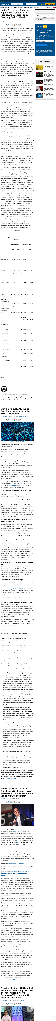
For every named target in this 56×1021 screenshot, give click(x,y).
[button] (54, 7)
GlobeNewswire (20, 20)
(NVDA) (30, 916)
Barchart (9, 798)
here (18, 400)
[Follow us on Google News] (16, 25)
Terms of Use (38, 52)
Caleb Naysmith (17, 971)
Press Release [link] (4, 21)
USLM (37, 17)
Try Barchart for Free (50, 4)
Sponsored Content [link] (23, 416)
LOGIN (42, 4)
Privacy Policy (45, 52)
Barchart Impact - (4, 416)
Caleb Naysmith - (4, 798)
